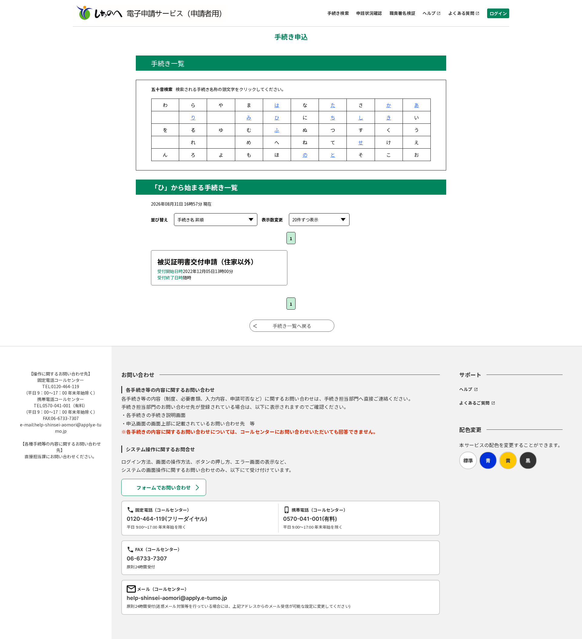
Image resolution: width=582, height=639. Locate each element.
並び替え (159, 220)
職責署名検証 (403, 13)
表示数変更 (272, 220)
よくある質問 (461, 13)
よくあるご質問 (474, 403)
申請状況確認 (369, 13)
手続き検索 (338, 13)
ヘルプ (429, 13)
